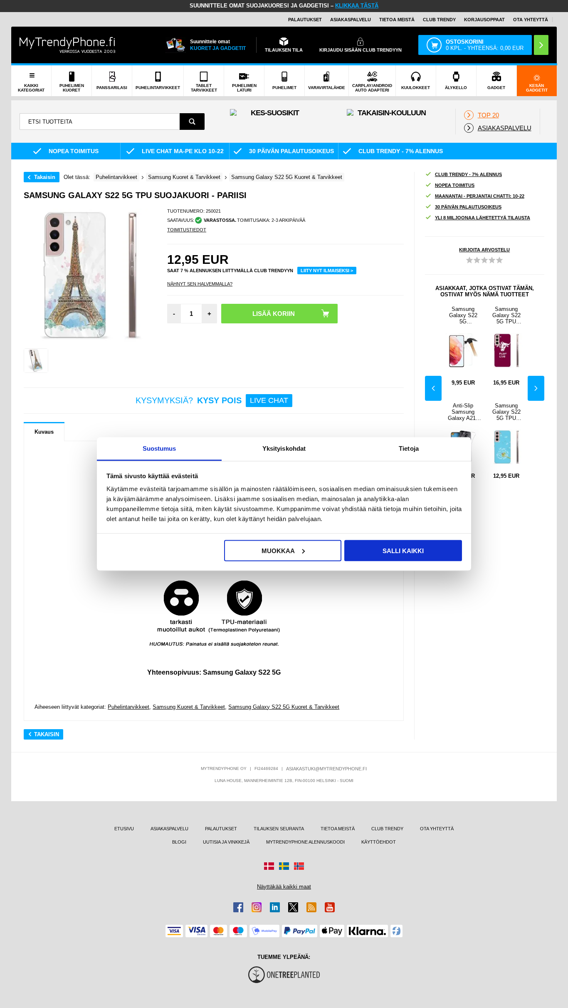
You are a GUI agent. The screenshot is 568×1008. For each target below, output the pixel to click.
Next (536, 388)
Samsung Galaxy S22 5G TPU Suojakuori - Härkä (506, 315)
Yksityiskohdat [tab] (284, 448)
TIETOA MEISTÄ (397, 19)
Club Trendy (439, 19)
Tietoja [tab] (409, 448)
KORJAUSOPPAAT (484, 19)
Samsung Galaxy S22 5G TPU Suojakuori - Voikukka (506, 411)
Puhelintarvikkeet (128, 707)
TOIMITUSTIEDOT (186, 229)
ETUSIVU (124, 828)
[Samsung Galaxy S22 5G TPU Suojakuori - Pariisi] (36, 360)
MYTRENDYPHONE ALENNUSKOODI (305, 841)
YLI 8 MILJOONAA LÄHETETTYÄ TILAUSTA (482, 217)
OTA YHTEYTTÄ (530, 19)
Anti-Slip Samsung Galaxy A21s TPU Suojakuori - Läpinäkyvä (463, 411)
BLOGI (179, 841)
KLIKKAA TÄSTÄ (356, 5)
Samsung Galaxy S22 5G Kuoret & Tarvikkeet (283, 707)
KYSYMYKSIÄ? (212, 400)
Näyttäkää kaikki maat (284, 887)
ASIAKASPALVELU (350, 19)
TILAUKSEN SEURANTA (279, 828)
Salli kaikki (403, 550)
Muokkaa (278, 550)
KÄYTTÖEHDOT (378, 841)
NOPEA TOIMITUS (454, 185)
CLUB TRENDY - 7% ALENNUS (468, 174)
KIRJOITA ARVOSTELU (484, 249)
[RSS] (311, 907)
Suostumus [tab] (159, 448)
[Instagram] (257, 907)
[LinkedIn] (275, 907)
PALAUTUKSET (305, 19)
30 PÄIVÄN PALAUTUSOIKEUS (468, 206)
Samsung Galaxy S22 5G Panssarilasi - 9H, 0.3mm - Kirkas (463, 315)
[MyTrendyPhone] (67, 45)
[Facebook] (238, 907)
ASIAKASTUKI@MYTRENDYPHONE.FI (326, 768)
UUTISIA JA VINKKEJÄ (226, 841)
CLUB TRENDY (387, 828)
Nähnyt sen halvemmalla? (199, 283)
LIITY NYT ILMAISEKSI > (327, 270)
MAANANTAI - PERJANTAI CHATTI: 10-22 (479, 196)
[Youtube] (330, 907)
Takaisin (44, 177)
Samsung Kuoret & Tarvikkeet (189, 707)
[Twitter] (293, 907)
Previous (433, 388)
